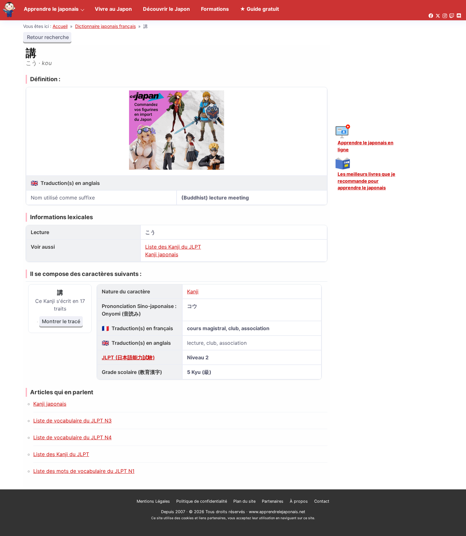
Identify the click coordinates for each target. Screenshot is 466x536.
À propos (299, 501)
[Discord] (458, 16)
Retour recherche (47, 37)
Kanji (192, 291)
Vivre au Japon (113, 9)
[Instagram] (445, 16)
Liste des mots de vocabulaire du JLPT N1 (83, 471)
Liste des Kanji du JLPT (173, 247)
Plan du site (244, 501)
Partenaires (272, 501)
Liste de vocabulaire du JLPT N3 (72, 420)
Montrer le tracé (61, 321)
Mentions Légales (153, 501)
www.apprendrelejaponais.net (277, 511)
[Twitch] (452, 16)
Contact (321, 501)
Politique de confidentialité (201, 501)
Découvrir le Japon (166, 9)
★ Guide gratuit (259, 9)
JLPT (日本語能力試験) (128, 357)
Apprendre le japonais (51, 9)
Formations (215, 9)
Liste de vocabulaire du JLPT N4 (72, 437)
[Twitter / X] (438, 16)
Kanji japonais (161, 254)
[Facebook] (431, 16)
